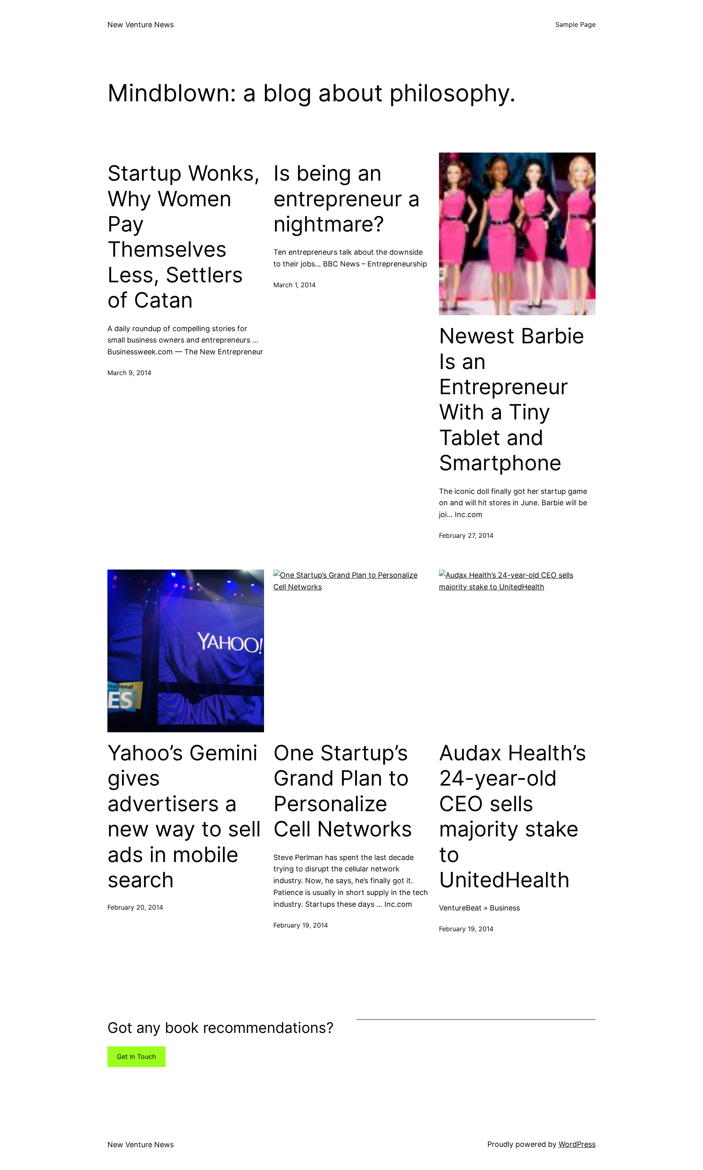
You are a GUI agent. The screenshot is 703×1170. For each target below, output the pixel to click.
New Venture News (140, 24)
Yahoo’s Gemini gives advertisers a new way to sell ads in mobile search (184, 816)
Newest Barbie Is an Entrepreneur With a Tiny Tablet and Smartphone (511, 399)
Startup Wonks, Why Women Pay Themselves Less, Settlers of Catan (183, 237)
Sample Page (575, 24)
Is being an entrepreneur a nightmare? (346, 199)
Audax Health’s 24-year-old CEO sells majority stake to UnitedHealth (512, 816)
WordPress (577, 1144)
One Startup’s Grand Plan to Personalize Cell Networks (342, 791)
